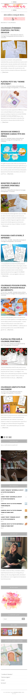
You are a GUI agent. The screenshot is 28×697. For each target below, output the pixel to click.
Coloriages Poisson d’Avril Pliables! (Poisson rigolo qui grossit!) (13, 287)
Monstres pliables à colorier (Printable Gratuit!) (10, 185)
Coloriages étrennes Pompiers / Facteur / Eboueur (11, 30)
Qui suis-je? (3, 683)
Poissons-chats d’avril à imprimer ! (12, 236)
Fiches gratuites (10, 36)
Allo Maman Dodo (16, 692)
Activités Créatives (11, 86)
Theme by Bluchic (14, 693)
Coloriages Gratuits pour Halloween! (13, 388)
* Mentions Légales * (5, 677)
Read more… (6, 72)
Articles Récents (14, 34)
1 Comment (12, 191)
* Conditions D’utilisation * (7, 674)
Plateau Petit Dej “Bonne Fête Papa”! (12, 82)
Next (10, 437)
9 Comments (17, 393)
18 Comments (18, 241)
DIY (11, 140)
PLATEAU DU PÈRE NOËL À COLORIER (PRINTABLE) (11, 340)
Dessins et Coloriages (6, 87)
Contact (3, 680)
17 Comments (22, 87)
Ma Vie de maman (18, 36)
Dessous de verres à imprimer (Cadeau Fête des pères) (13, 133)
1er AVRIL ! (10, 240)
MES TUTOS (14, 462)
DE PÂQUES (14, 468)
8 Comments (15, 345)
